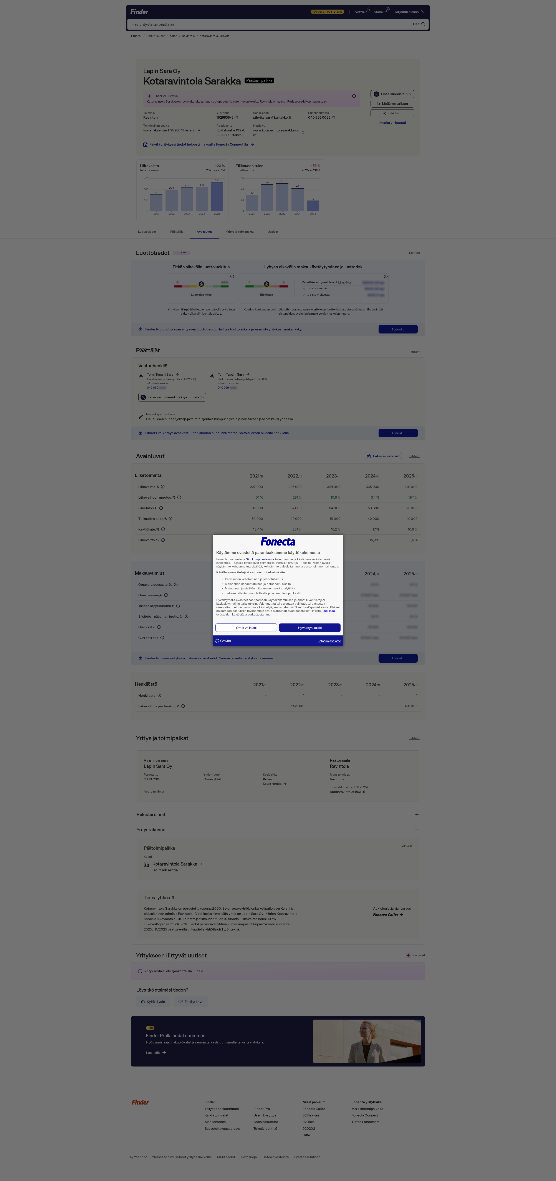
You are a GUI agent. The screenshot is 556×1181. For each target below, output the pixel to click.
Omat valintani (246, 627)
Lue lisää (329, 610)
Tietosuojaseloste (329, 640)
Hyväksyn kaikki (310, 627)
